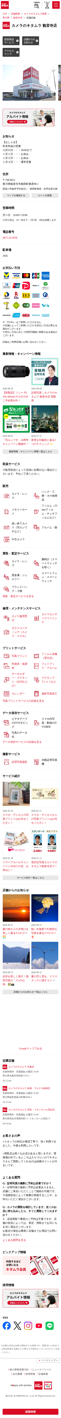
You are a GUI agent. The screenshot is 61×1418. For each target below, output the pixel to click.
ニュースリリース (41, 1369)
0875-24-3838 (10, 237)
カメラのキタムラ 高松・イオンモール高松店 (31, 1109)
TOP (5, 14)
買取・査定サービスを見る (18, 596)
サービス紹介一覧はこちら (30, 877)
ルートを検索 (45, 195)
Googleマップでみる (30, 1048)
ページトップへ (49, 1360)
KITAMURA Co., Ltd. (24, 1396)
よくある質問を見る (14, 1240)
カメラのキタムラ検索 (35, 14)
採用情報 (30, 1373)
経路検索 (30, 1411)
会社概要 (17, 1373)
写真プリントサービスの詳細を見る (23, 700)
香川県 (6, 17)
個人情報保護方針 (19, 1369)
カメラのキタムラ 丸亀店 (21, 1067)
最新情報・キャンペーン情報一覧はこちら (30, 451)
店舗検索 (37, 2)
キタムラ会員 (47, 2)
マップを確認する (16, 195)
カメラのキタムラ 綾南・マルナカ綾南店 (29, 1088)
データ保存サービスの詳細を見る (22, 742)
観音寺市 (17, 17)
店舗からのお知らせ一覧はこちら (31, 992)
